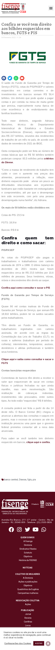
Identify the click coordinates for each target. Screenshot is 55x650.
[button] (51, 8)
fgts (29, 479)
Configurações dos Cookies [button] (17, 643)
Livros (28, 625)
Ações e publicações (27, 582)
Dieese (22, 479)
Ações (27, 604)
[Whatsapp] (43, 530)
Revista (27, 618)
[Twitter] (27, 530)
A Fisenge (28, 541)
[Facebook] (11, 530)
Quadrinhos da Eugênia (27, 589)
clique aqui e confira (38, 442)
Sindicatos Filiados (28, 549)
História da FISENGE (27, 560)
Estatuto (27, 552)
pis (34, 479)
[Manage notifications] (48, 643)
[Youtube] (35, 530)
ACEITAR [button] (38, 643)
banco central (11, 479)
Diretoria (27, 545)
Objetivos (27, 556)
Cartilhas (28, 622)
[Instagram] (19, 530)
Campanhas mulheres (27, 593)
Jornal (28, 614)
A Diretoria (27, 578)
